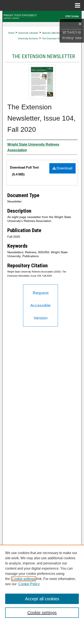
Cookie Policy (29, 584)
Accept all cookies (42, 598)
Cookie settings (23, 579)
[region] (42, 584)
